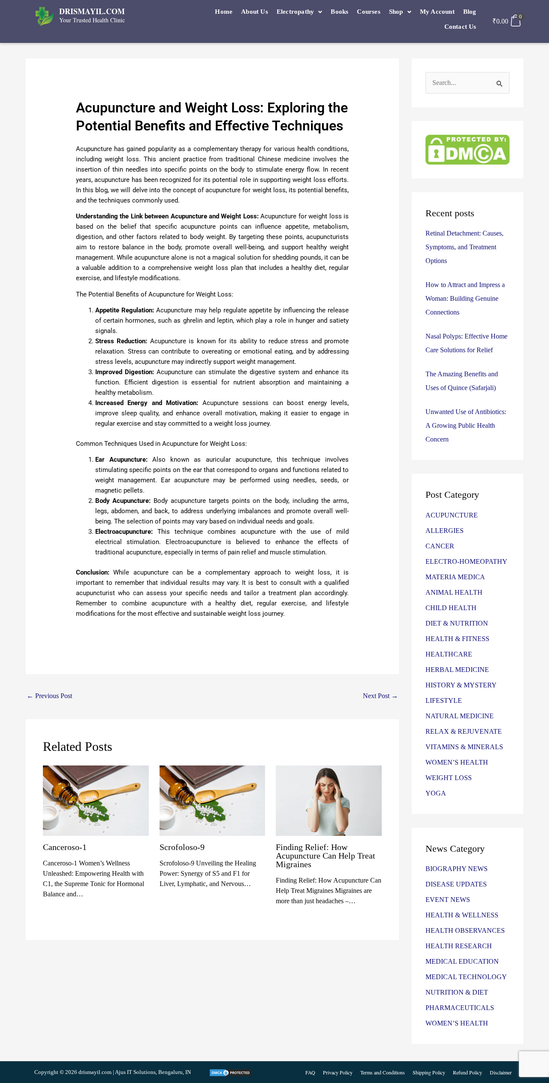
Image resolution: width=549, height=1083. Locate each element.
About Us (254, 11)
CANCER (439, 546)
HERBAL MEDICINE (457, 669)
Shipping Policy (429, 1072)
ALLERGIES (444, 530)
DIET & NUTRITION (456, 623)
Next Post (380, 695)
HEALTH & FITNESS (457, 638)
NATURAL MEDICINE (459, 716)
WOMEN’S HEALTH (456, 762)
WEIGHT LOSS (448, 777)
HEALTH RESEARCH (458, 946)
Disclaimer (501, 1072)
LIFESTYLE (443, 700)
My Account (437, 11)
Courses (368, 11)
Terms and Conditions (382, 1072)
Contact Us (460, 26)
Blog (470, 11)
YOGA (435, 793)
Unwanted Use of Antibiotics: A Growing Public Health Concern (465, 425)
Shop (396, 11)
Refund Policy (467, 1072)
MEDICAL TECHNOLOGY (466, 976)
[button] (299, 11)
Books (339, 11)
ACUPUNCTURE (451, 515)
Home (223, 11)
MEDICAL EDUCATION (462, 961)
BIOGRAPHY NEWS (456, 868)
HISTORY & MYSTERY (461, 685)
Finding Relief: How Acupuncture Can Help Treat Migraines (325, 855)
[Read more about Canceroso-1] (96, 800)
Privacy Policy (338, 1072)
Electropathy (295, 11)
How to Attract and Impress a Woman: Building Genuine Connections (465, 298)
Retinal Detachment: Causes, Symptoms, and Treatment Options (464, 247)
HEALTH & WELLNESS (461, 915)
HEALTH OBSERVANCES (465, 930)
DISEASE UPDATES (456, 884)
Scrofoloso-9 (182, 847)
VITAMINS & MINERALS (464, 746)
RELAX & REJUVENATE (463, 731)
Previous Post (49, 695)
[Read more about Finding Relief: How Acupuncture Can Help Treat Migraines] (329, 800)
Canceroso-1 (65, 847)
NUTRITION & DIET (456, 992)
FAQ (310, 1072)
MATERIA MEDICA (455, 577)
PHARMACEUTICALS (459, 1007)
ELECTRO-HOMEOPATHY (466, 561)
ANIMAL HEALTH (454, 592)
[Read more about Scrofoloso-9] (212, 800)
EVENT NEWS (447, 899)
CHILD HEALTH (451, 607)
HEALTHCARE (448, 654)
